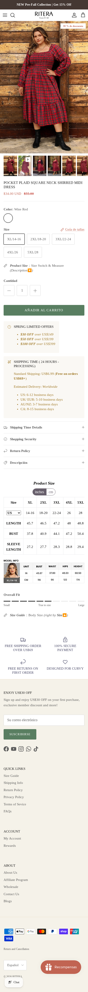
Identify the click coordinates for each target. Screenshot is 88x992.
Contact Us (11, 894)
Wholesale (11, 887)
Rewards (10, 845)
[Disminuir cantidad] (9, 290)
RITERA (17, 976)
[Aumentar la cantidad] (35, 290)
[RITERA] (44, 15)
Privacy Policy (14, 797)
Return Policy (13, 790)
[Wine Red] (8, 218)
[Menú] (5, 15)
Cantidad (10, 281)
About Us (10, 872)
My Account (12, 838)
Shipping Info (13, 783)
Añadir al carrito (44, 310)
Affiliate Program (16, 880)
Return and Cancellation (16, 949)
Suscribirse (19, 734)
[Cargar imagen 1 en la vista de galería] (44, 87)
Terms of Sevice (15, 804)
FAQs (8, 811)
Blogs (8, 901)
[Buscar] (15, 15)
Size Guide (11, 776)
